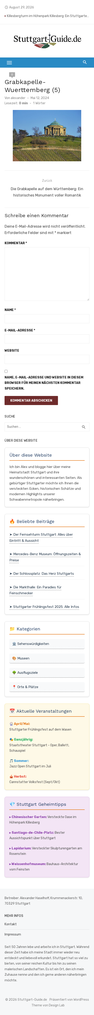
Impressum (13, 934)
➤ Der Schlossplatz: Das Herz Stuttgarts (41, 574)
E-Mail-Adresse (20, 330)
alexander (18, 98)
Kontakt (11, 924)
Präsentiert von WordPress (69, 1000)
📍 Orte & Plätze (25, 687)
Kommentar (16, 243)
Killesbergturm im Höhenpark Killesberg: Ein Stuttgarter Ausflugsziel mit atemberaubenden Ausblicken (48, 16)
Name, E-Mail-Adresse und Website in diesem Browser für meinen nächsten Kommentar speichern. (44, 383)
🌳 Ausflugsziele (25, 673)
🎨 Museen (20, 658)
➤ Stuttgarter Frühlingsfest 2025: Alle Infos (44, 607)
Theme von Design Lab (48, 1005)
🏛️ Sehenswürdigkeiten (30, 644)
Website (12, 351)
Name (10, 310)
